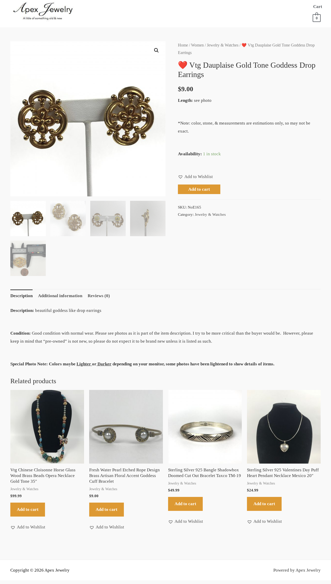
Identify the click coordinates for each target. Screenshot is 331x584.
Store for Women (158, 6)
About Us (121, 6)
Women (197, 45)
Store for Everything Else (267, 6)
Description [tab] (21, 295)
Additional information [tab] (60, 295)
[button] (156, 50)
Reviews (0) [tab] (99, 295)
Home (96, 6)
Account (146, 17)
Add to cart (199, 189)
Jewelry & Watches (222, 45)
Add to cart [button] (28, 509)
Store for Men (207, 6)
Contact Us (177, 17)
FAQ (125, 17)
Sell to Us (101, 17)
